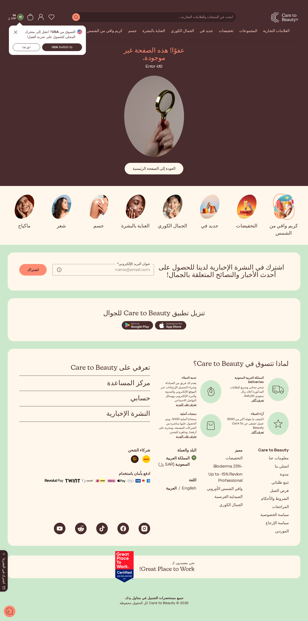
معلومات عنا (279, 458)
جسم (132, 31)
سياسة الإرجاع (277, 523)
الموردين (282, 531)
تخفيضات (226, 31)
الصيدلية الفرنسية (228, 497)
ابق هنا (26, 47)
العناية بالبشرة (153, 31)
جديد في (206, 31)
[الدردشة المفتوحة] (9, 611)
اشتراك (33, 270)
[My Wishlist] (51, 17)
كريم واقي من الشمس (104, 31)
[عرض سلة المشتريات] (30, 17)
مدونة (284, 474)
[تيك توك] (102, 528)
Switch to (62, 47)
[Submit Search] (76, 17)
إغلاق (16, 32)
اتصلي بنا (282, 466)
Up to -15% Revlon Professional (225, 477)
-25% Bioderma (228, 466)
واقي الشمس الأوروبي (225, 489)
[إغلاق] (4, 553)
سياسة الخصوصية (274, 515)
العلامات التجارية (276, 31)
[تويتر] (81, 528)
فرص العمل (279, 491)
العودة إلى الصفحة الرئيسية (154, 169)
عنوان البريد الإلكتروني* (133, 264)
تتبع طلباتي (280, 482)
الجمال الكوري (182, 31)
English (189, 488)
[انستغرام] (144, 528)
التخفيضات (234, 458)
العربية (171, 488)
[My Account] (41, 17)
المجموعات (248, 31)
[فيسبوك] (123, 528)
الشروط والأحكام (275, 499)
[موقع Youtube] (59, 528)
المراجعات (280, 507)
